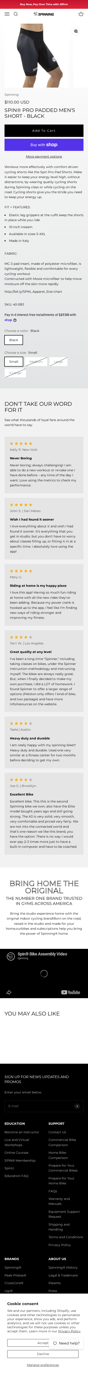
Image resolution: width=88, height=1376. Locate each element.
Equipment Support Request (64, 1214)
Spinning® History (63, 1267)
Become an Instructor (22, 1132)
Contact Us (57, 1132)
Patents (55, 1283)
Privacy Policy (69, 1331)
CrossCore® (14, 1283)
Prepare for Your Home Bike (61, 1180)
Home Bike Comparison (58, 1155)
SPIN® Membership (20, 1160)
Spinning (12, 95)
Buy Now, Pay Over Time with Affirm (44, 4)
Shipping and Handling (59, 1226)
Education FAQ (16, 1176)
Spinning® (13, 1267)
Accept (43, 1343)
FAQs (53, 1191)
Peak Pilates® (15, 1275)
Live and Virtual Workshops (17, 1142)
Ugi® (9, 1291)
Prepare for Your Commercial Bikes (63, 1167)
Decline (43, 1354)
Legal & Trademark (63, 1275)
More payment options (44, 156)
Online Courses (16, 1153)
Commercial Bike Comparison (62, 1142)
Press (53, 1291)
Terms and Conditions (66, 1237)
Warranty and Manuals (59, 1201)
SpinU (9, 1168)
